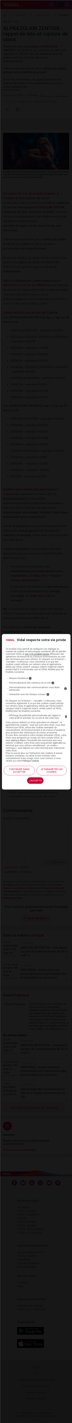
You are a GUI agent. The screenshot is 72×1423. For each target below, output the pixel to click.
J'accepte (35, 780)
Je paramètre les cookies (51, 770)
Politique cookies (30, 761)
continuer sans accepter (19, 770)
